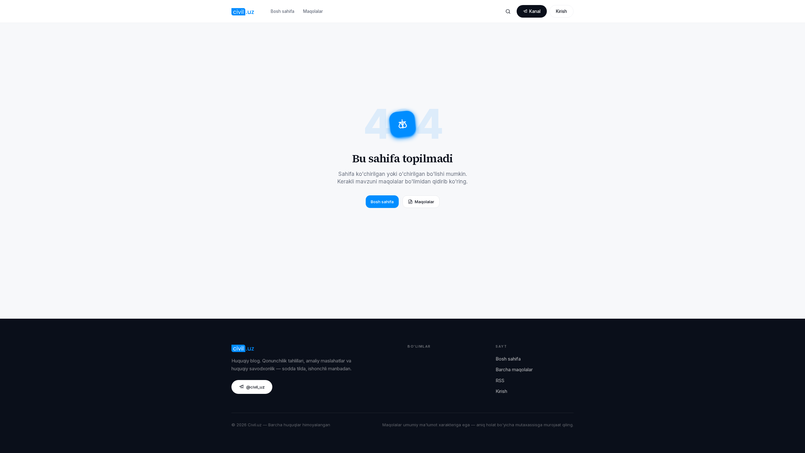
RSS (500, 380)
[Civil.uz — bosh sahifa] (242, 11)
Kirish (561, 11)
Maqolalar (313, 11)
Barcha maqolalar (514, 369)
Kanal (535, 11)
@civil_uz (255, 386)
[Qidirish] (508, 11)
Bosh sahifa (282, 11)
